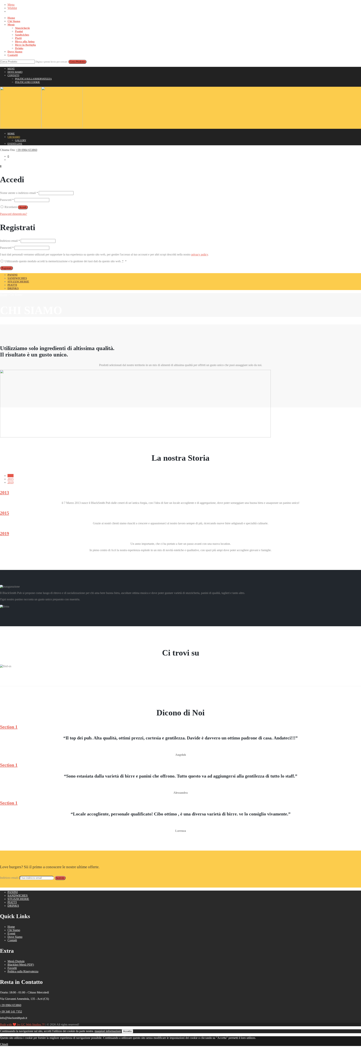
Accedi (22, 207)
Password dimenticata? (13, 214)
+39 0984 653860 (26, 149)
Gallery (20, 140)
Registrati (6, 268)
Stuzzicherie (22, 27)
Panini (19, 31)
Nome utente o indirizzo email (19, 192)
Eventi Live (15, 143)
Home (11, 17)
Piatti (18, 38)
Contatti (13, 55)
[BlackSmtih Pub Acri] (41, 127)
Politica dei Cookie (27, 82)
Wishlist (12, 8)
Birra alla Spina (25, 41)
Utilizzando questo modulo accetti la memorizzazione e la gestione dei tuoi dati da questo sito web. (65, 261)
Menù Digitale (16, 961)
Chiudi (4, 1044)
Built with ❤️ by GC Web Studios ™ (22, 1024)
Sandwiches (22, 34)
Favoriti (12, 968)
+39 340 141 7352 (11, 1011)
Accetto (127, 1031)
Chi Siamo (14, 21)
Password (7, 199)
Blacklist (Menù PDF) (21, 964)
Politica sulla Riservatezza (33, 78)
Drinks (19, 48)
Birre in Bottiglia (25, 44)
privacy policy (199, 254)
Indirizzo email (10, 240)
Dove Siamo (15, 51)
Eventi (11, 933)
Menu (11, 4)
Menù (11, 24)
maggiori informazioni (108, 1031)
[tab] (11, 475)
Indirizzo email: (9, 877)
